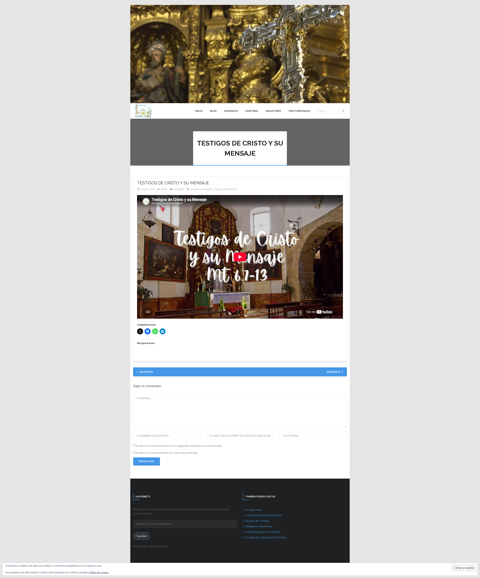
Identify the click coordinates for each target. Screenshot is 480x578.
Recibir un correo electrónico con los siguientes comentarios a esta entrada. (179, 445)
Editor (163, 189)
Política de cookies (99, 572)
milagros (218, 189)
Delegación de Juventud (258, 526)
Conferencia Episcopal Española (263, 515)
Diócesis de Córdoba (257, 520)
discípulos (195, 189)
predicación (230, 189)
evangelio (178, 189)
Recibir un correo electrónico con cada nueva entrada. (167, 452)
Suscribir (142, 536)
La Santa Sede (253, 509)
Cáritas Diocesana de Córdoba (262, 532)
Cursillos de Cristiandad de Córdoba (265, 537)
